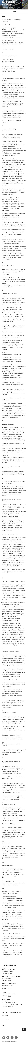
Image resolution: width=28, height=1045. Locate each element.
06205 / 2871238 (10, 994)
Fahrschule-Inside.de (9, 3)
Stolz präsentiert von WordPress (9, 1041)
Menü (14, 11)
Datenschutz (5, 1019)
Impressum (5, 1015)
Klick (9, 995)
